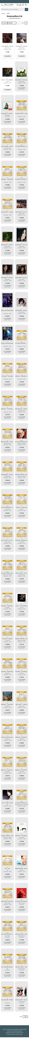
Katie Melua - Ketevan (22, 46)
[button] (26, 5)
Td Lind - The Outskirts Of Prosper (10, 80)
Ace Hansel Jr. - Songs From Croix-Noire (11, 212)
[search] (26, 9)
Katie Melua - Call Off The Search (10, 244)
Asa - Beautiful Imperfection (8, 967)
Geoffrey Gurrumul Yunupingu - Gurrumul (12, 737)
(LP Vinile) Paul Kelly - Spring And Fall (10, 507)
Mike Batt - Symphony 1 (7, 179)
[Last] (26, 1016)
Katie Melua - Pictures (7, 46)
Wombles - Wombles (7, 376)
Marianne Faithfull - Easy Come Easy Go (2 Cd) (13, 835)
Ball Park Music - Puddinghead (9, 441)
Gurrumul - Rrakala (7, 638)
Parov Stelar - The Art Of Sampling (10, 540)
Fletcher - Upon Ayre (21, 507)
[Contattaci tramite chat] (18, 5)
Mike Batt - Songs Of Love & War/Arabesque (12, 770)
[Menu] (2, 5)
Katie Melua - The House (7, 277)
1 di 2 (23, 23)
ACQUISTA (8, 56)
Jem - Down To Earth (7, 803)
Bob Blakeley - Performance (8, 474)
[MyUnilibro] (20, 5)
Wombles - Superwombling (8, 606)
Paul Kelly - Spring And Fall (22, 540)
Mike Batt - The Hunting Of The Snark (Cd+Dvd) (13, 704)
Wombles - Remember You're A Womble (12, 671)
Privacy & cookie (19, 1034)
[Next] (26, 23)
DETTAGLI (22, 89)
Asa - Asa (7, 868)
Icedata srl (13, 1034)
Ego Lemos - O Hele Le (21, 704)
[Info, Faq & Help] (23, 5)
